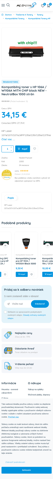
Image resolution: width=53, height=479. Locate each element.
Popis (11, 197)
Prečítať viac (13, 417)
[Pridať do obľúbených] (34, 148)
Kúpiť (24, 149)
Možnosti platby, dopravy (39, 394)
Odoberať (40, 304)
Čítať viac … (8, 139)
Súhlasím (26, 470)
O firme (4, 398)
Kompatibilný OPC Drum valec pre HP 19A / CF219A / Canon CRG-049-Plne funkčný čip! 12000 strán (42, 265)
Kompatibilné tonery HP (15, 255)
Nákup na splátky (35, 389)
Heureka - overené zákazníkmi (9, 391)
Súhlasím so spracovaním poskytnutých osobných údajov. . (27, 315)
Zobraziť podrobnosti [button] (15, 462)
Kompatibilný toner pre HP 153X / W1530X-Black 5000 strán (16, 262)
